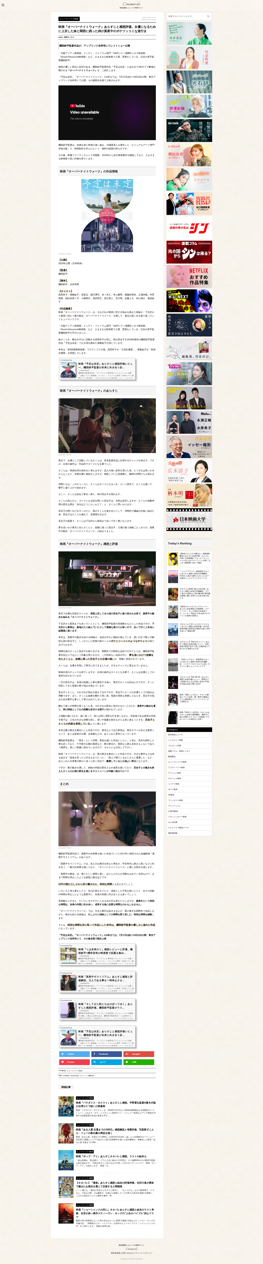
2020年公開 (74, 1076)
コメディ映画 (173, 784)
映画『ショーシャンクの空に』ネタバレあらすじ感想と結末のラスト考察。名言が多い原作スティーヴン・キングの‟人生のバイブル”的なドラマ (115, 1213)
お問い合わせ (126, 1253)
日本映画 (66, 1076)
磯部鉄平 (91, 1076)
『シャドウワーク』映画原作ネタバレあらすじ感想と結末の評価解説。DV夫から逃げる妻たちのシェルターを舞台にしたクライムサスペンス (195, 574)
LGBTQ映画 (173, 811)
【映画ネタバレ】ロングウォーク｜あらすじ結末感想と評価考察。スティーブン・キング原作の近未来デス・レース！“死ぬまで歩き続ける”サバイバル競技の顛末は (195, 611)
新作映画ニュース (175, 735)
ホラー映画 (172, 789)
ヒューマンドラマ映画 (74, 1071)
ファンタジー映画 (175, 800)
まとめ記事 (172, 822)
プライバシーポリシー (143, 1253)
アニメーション (174, 806)
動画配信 (171, 756)
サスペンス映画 (174, 778)
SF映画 (171, 795)
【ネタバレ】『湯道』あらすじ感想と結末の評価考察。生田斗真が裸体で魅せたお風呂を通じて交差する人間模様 (115, 1184)
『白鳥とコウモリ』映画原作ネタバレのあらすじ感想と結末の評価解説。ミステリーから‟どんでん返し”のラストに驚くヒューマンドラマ (195, 662)
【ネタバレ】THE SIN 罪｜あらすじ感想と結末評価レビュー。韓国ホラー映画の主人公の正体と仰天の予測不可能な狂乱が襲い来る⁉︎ (194, 680)
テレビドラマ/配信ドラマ (178, 828)
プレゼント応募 (174, 746)
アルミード (83, 1076)
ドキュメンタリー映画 (177, 817)
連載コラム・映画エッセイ (179, 751)
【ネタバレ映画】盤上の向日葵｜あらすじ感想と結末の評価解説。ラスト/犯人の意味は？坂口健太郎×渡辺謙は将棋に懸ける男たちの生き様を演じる (195, 593)
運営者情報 (172, 833)
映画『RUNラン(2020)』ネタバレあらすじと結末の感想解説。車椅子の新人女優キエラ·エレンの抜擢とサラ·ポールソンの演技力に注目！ (195, 715)
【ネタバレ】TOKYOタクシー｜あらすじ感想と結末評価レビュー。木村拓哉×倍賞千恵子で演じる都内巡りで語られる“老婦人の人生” (195, 645)
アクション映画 (174, 773)
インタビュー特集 (175, 740)
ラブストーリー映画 (176, 767)
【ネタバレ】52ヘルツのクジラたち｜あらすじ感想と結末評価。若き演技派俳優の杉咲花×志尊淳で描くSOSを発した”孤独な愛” (195, 627)
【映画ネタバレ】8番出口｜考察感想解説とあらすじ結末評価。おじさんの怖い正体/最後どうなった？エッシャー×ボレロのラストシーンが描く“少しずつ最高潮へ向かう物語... (195, 558)
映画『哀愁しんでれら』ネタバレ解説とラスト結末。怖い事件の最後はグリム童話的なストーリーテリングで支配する (194, 698)
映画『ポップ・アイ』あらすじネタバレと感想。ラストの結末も (111, 1156)
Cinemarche (131, 4)
